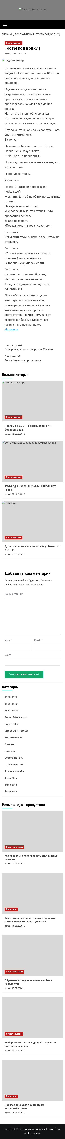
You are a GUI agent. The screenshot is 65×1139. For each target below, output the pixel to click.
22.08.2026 (17, 863)
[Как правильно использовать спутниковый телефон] (32, 831)
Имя (8, 640)
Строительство (14, 764)
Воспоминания (13, 43)
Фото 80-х (11, 785)
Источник (11, 329)
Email (38, 640)
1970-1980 (11, 697)
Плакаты (10, 744)
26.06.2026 (17, 1113)
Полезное (10, 751)
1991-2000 (11, 710)
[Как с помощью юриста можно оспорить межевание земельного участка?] (32, 893)
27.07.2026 (17, 988)
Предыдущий (29, 347)
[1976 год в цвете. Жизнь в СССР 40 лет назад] (32, 461)
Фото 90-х (11, 791)
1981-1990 (11, 704)
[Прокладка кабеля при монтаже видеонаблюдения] (32, 1080)
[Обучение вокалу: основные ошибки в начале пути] (32, 955)
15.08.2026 (17, 926)
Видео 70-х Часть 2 (16, 717)
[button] (5, 24)
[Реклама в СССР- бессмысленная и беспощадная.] (32, 401)
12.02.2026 (17, 434)
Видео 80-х (11, 724)
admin (8, 54)
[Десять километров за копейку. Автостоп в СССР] (32, 521)
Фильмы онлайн (14, 771)
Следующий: (23, 358)
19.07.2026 (17, 1050)
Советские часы (14, 758)
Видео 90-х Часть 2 (16, 731)
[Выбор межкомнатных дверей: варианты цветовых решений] (32, 1017)
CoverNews (54, 1129)
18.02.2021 (17, 54)
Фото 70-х (11, 778)
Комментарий (14, 594)
